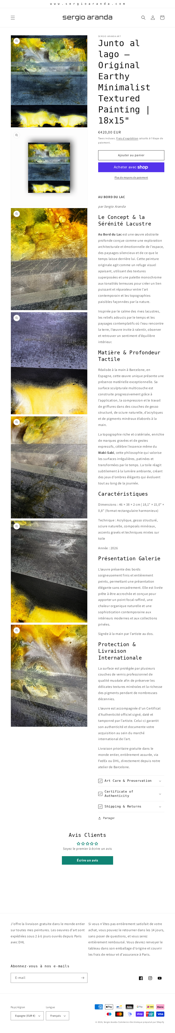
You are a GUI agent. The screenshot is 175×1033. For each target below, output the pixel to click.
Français (55, 1015)
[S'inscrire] (82, 978)
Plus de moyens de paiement (131, 177)
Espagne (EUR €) (25, 1015)
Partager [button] (109, 818)
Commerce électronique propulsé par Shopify (141, 1022)
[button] (13, 17)
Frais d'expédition (127, 138)
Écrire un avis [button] (87, 860)
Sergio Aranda (111, 1022)
